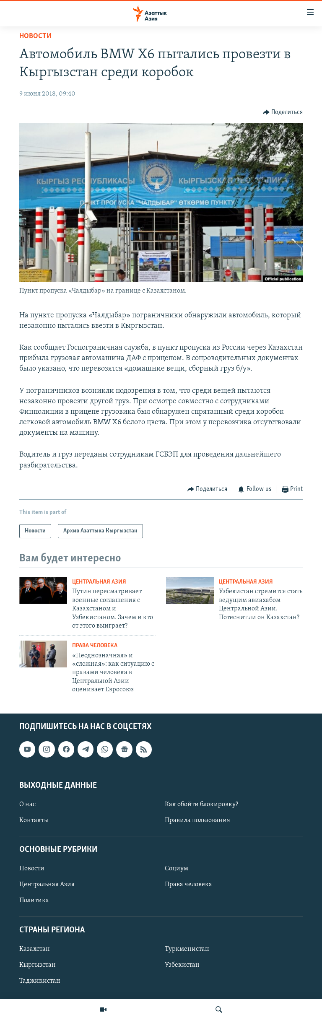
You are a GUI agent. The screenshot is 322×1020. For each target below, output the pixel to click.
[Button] (283, 112)
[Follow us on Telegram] (85, 749)
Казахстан (34, 948)
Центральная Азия (99, 582)
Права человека (94, 646)
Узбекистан (182, 964)
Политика (34, 900)
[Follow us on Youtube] (27, 749)
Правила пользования (197, 820)
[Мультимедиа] (103, 1009)
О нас (27, 804)
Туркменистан (187, 948)
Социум (176, 868)
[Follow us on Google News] (124, 749)
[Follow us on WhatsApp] (105, 749)
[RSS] (144, 749)
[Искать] (218, 1009)
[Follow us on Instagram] (47, 749)
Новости (35, 36)
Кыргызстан (37, 964)
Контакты (34, 820)
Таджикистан (39, 981)
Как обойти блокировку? (201, 804)
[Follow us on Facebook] (66, 749)
